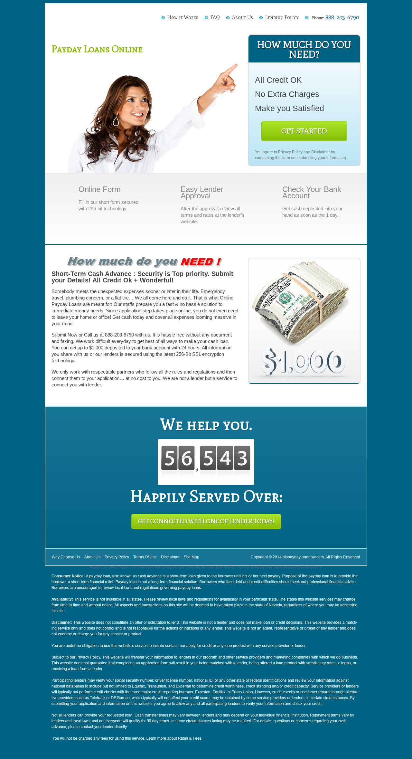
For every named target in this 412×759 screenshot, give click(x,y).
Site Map (191, 557)
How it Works (182, 17)
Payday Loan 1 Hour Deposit (109, 567)
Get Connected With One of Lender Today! (206, 521)
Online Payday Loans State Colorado (211, 567)
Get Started (304, 131)
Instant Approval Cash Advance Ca (297, 567)
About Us (242, 17)
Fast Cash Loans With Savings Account (157, 567)
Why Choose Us (66, 557)
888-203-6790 (342, 17)
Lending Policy (282, 17)
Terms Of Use (145, 557)
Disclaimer (320, 152)
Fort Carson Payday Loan (255, 567)
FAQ (215, 17)
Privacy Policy (290, 152)
